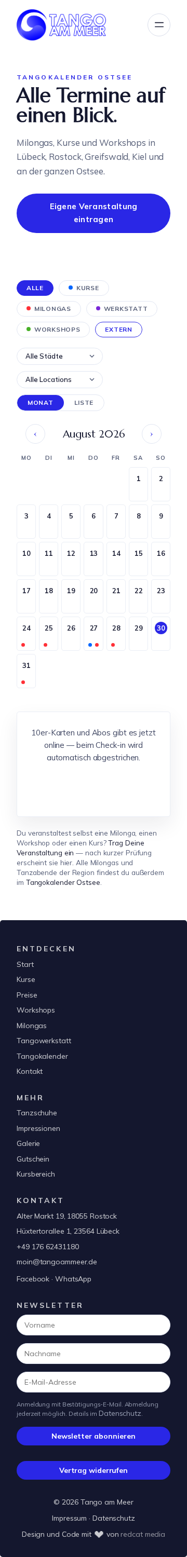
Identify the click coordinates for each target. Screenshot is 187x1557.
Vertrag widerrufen (93, 1470)
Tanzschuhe (37, 1112)
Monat (41, 402)
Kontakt (30, 1071)
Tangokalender (42, 1056)
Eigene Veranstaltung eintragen (94, 212)
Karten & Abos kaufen (94, 786)
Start (25, 964)
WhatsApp (73, 1278)
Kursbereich (36, 1174)
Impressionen (38, 1128)
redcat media (143, 1534)
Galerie (28, 1143)
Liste (84, 402)
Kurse (26, 979)
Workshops (36, 1010)
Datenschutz (120, 1413)
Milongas (32, 1025)
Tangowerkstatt (44, 1040)
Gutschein (33, 1159)
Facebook (33, 1278)
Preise (27, 995)
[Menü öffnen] (159, 24)
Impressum (69, 1518)
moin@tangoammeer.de (57, 1261)
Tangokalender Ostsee (63, 882)
